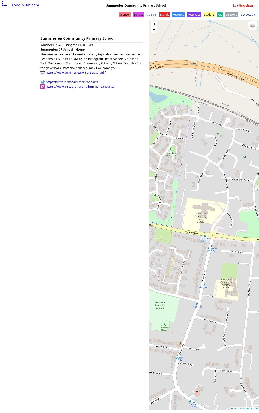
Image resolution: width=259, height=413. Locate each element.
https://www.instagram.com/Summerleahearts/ (79, 86)
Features (178, 14)
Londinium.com (25, 5)
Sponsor (124, 14)
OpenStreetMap (250, 408)
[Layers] (252, 25)
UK (220, 14)
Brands (164, 14)
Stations (209, 14)
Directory (231, 14)
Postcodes (194, 14)
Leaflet (234, 408)
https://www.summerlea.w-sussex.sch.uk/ (75, 72)
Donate (138, 14)
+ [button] (154, 24)
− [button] (154, 29)
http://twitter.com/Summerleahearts (71, 82)
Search (151, 14)
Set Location (249, 14)
